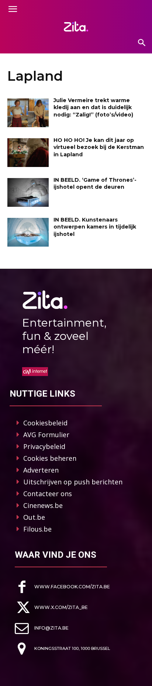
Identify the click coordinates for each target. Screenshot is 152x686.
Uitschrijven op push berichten (72, 481)
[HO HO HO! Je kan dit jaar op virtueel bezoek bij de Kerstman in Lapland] (28, 152)
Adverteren (41, 470)
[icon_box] (62, 587)
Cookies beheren (49, 458)
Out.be (34, 517)
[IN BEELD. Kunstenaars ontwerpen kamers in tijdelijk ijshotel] (28, 232)
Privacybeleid (44, 446)
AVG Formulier (46, 434)
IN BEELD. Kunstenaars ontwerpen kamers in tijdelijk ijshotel (94, 226)
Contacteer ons (47, 493)
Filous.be (37, 529)
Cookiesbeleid (45, 422)
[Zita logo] (76, 26)
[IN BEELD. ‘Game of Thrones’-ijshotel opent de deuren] (28, 192)
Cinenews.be (43, 505)
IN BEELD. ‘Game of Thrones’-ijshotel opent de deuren (95, 184)
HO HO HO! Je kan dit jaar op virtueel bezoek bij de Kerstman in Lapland (98, 147)
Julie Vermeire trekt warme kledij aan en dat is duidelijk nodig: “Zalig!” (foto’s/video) (93, 107)
